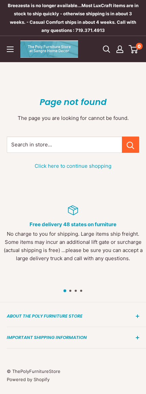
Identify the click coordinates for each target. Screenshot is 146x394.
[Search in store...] (130, 145)
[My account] (119, 49)
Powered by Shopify (28, 379)
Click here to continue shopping (73, 166)
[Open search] (106, 49)
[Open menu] (10, 49)
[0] (133, 49)
